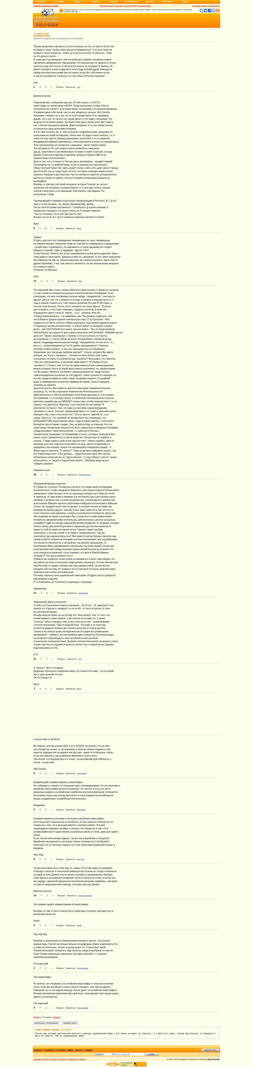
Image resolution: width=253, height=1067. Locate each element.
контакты (53, 1059)
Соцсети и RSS (130, 6)
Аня (78, 87)
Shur (80, 281)
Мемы (78, 2)
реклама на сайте (41, 1059)
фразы (78, 1050)
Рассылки (118, 6)
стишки (88, 1050)
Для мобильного (106, 6)
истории (61, 1050)
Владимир (81, 810)
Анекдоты (41, 2)
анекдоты (49, 1050)
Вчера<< (38, 1017)
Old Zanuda (81, 773)
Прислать (167, 2)
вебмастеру (73, 1059)
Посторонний (82, 968)
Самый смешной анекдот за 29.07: (53, 1029)
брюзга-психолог (85, 896)
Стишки (114, 2)
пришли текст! (210, 1050)
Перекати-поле (84, 475)
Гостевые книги (144, 6)
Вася (79, 228)
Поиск (185, 2)
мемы (70, 1050)
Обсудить (60, 87)
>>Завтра (56, 1017)
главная (38, 1050)
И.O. (80, 659)
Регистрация (214, 6)
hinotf (79, 925)
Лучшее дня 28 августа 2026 (46, 6)
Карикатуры (132, 2)
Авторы (150, 2)
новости (82, 1059)
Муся (79, 689)
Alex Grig (80, 859)
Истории (59, 2)
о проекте (63, 1059)
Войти (205, 6)
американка (83, 593)
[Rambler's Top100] (113, 1064)
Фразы (95, 2)
